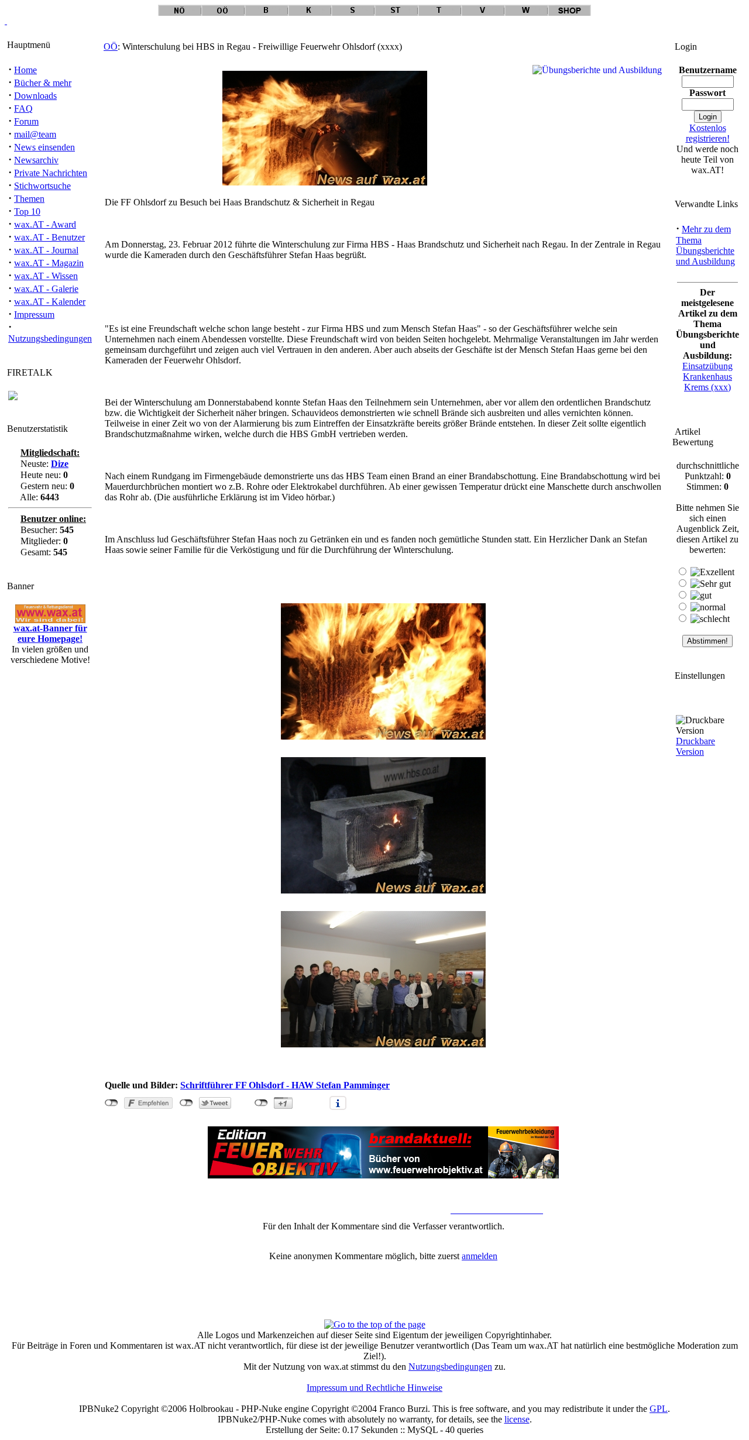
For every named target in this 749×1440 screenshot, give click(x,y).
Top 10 (27, 211)
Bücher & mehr (42, 83)
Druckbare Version (695, 746)
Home (25, 70)
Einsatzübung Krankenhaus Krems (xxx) (707, 376)
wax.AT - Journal (46, 250)
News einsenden (44, 147)
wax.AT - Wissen (46, 276)
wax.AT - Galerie (46, 289)
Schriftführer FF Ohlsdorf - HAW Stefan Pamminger (285, 1085)
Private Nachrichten (50, 173)
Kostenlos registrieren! (708, 133)
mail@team (35, 134)
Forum (26, 121)
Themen (29, 199)
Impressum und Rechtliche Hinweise (374, 1388)
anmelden (479, 1256)
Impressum (34, 314)
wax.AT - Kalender (49, 302)
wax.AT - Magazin (49, 263)
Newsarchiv (36, 160)
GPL (659, 1409)
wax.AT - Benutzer (49, 237)
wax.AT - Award (45, 224)
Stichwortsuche (42, 186)
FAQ (23, 109)
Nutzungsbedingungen (50, 338)
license (517, 1419)
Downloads (35, 96)
